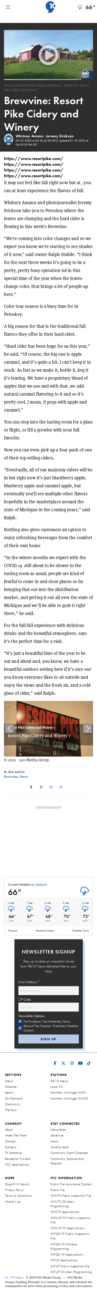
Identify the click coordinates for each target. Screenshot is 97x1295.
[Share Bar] (31, 786)
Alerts (54, 1141)
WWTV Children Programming (62, 1203)
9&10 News (59, 1081)
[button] (48, 729)
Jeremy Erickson (60, 136)
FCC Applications (17, 1164)
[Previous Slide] (9, 729)
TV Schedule (13, 1152)
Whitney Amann (30, 136)
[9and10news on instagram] (72, 1060)
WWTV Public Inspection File (70, 1195)
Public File (57, 1190)
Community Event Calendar (69, 1152)
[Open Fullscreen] (88, 706)
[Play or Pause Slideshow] (8, 706)
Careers (10, 1147)
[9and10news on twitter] (63, 1060)
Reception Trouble (18, 1158)
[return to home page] (50, 7)
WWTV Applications (64, 1211)
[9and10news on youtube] (80, 1060)
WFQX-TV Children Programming (64, 1246)
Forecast (12, 931)
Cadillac (41, 885)
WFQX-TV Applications (66, 1254)
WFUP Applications (64, 1260)
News (9, 1081)
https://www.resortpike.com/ (33, 158)
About (9, 1129)
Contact (10, 1141)
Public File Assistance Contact (71, 1184)
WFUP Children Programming (71, 1272)
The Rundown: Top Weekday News (46, 1021)
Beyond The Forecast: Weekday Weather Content (50, 1028)
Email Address (29, 982)
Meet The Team (16, 1135)
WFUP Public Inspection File (70, 1266)
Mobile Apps (59, 1147)
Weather (11, 1086)
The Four (11, 1110)
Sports (9, 1092)
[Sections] (8, 7)
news (23, 776)
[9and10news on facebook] (55, 1060)
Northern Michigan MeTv (68, 1092)
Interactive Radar (44, 931)
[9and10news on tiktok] (89, 1060)
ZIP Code (24, 999)
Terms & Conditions (18, 1195)
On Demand (13, 1098)
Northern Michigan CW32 (69, 1098)
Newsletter (58, 1129)
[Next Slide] (87, 729)
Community (12, 1104)
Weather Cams (80, 931)
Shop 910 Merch (17, 1184)
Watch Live (13, 1201)
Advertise (57, 1135)
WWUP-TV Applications (67, 1228)
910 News (17, 1277)
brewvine (10, 776)
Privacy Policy (14, 1190)
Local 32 (56, 1086)
